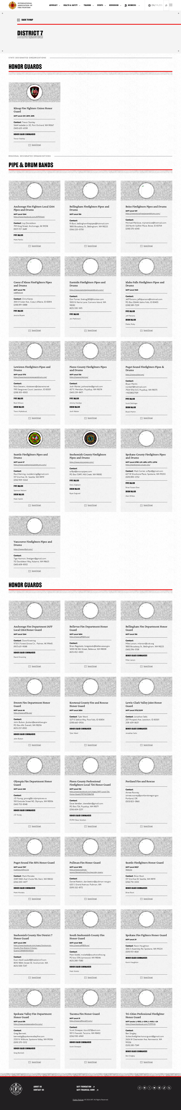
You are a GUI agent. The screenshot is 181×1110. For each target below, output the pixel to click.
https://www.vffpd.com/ (23, 549)
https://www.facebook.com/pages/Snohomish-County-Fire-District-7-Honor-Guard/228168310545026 (32, 948)
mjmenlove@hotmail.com (154, 223)
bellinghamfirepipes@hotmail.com (93, 224)
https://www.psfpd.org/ (135, 375)
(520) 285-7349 (132, 1045)
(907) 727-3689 (20, 229)
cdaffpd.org (18, 293)
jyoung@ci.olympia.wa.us (35, 799)
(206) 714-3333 (132, 882)
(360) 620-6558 (21, 128)
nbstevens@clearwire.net (37, 387)
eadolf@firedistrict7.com (35, 960)
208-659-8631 (132, 723)
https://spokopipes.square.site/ (138, 465)
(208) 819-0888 (20, 305)
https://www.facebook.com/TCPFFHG (141, 1024)
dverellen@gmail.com (93, 804)
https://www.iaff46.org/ (23, 713)
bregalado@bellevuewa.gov (97, 646)
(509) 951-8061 (132, 952)
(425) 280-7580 (76, 961)
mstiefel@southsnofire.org (93, 955)
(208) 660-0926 (77, 723)
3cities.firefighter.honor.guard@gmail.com (145, 1037)
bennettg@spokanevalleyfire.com (29, 1037)
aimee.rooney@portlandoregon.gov (142, 796)
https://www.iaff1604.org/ (80, 637)
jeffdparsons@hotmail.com (149, 299)
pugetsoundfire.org (21, 870)
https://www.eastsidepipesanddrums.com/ (87, 290)
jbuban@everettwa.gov (36, 722)
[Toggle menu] (170, 5)
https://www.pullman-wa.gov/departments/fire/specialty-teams (86, 871)
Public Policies (78, 1100)
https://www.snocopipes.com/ (82, 462)
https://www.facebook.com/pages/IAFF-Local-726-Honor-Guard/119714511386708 (90, 793)
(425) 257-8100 (20, 728)
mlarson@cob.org (146, 644)
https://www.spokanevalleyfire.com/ (28, 1024)
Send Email (36, 145)
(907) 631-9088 (20, 647)
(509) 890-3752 (132, 477)
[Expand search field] (166, 5)
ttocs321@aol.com (92, 1030)
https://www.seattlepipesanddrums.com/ (30, 465)
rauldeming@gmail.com (38, 474)
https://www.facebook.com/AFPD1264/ (29, 217)
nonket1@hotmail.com (136, 387)
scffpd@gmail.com (154, 471)
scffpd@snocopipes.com (81, 472)
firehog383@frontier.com (92, 299)
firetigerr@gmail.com (36, 559)
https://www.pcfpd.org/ (79, 377)
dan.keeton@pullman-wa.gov (97, 882)
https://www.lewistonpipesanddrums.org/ (30, 377)
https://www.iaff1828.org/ (80, 946)
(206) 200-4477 (20, 882)
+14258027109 (132, 393)
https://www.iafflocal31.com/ (81, 1021)
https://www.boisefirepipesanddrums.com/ (143, 214)
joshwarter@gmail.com (92, 387)
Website (129, 870)
